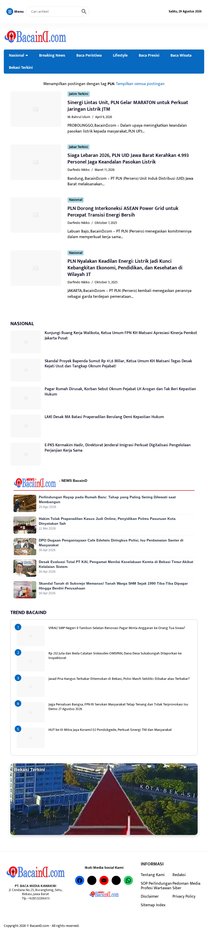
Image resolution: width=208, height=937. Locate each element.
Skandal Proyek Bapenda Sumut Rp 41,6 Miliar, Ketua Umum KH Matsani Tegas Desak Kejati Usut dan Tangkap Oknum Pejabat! (118, 364)
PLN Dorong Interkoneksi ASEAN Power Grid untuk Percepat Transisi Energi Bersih (122, 211)
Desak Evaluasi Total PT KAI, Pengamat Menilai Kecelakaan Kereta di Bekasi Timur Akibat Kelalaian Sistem (116, 564)
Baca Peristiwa (89, 55)
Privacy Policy (183, 896)
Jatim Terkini (78, 94)
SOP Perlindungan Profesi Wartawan (156, 885)
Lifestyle (120, 55)
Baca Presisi (149, 55)
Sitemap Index (153, 905)
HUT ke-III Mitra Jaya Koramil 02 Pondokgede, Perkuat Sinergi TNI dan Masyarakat (110, 730)
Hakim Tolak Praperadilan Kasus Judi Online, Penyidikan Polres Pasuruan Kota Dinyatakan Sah (107, 521)
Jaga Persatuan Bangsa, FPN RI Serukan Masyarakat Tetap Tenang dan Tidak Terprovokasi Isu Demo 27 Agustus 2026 (118, 706)
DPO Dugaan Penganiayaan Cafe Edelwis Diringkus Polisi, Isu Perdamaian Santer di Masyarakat (111, 542)
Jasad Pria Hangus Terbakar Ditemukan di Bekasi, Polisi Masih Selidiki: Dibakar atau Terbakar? (119, 679)
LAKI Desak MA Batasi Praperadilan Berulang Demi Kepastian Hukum (104, 417)
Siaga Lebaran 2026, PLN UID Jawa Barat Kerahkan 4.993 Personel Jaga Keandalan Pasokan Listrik (128, 158)
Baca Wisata (181, 55)
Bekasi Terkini (21, 67)
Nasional (16, 55)
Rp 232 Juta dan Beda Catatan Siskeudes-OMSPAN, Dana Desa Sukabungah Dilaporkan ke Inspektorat (115, 655)
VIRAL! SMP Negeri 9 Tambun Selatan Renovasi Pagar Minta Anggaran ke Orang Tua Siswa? (116, 628)
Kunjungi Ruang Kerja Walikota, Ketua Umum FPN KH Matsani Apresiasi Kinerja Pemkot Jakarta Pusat (121, 336)
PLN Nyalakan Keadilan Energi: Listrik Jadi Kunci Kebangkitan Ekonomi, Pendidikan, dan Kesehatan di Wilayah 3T (124, 268)
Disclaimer (150, 896)
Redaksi (179, 875)
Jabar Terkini (78, 147)
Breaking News (52, 55)
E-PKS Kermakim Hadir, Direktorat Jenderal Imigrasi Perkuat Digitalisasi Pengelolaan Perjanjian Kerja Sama (118, 448)
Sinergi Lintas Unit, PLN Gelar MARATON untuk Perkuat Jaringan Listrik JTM (127, 105)
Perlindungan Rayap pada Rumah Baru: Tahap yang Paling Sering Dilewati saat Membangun (107, 499)
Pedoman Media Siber (186, 885)
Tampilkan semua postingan (140, 83)
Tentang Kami (153, 875)
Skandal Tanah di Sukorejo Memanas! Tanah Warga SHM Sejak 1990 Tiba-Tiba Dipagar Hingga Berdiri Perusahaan (113, 585)
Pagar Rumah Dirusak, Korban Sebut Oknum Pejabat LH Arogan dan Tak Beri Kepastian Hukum (120, 392)
